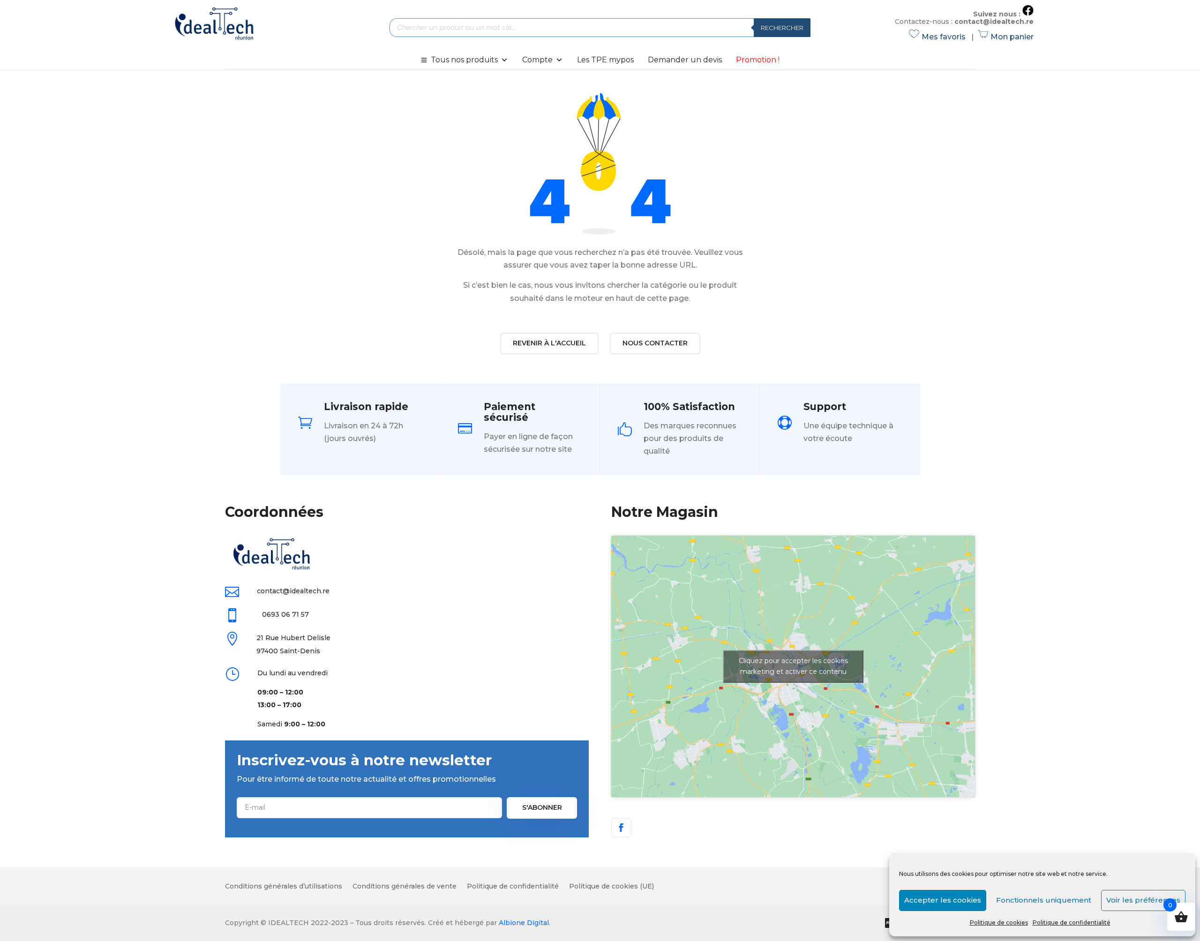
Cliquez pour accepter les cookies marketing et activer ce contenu (793, 666)
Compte (537, 59)
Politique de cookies (999, 922)
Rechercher (782, 27)
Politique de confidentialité (1071, 922)
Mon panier (1006, 36)
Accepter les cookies (942, 900)
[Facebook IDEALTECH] (1028, 13)
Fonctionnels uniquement (1043, 900)
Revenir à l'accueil (549, 343)
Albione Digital (524, 923)
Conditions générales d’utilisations (283, 886)
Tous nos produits (464, 59)
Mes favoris (938, 36)
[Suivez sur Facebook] (621, 827)
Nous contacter (655, 343)
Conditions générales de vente (404, 886)
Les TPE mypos (605, 59)
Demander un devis (685, 59)
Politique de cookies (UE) (611, 886)
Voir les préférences (1143, 900)
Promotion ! (758, 59)
